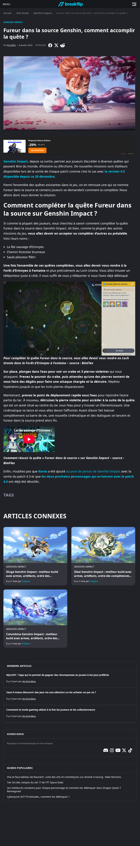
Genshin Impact (42, 13)
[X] (56, 45)
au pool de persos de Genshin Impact (93, 471)
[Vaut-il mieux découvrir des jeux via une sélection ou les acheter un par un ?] (70, 696)
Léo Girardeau (29, 681)
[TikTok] (130, 750)
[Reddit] (62, 45)
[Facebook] (50, 45)
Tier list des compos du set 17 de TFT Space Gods (35, 782)
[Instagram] (112, 750)
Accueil (7, 13)
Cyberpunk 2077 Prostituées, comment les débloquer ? (38, 796)
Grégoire (26, 581)
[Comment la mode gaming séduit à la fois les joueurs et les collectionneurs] (70, 713)
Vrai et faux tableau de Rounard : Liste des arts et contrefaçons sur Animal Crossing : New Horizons (64, 777)
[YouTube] (118, 750)
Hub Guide (22, 13)
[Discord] (105, 750)
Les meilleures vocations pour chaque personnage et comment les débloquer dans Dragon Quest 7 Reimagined (64, 789)
